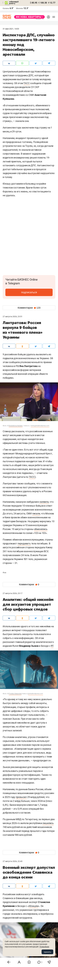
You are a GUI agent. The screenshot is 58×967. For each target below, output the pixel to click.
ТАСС (26, 83)
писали (36, 513)
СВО (4, 573)
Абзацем (33, 906)
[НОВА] (29, 17)
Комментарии (29, 307)
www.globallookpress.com (40, 426)
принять (47, 952)
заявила (44, 501)
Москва (19, 8)
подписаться (29, 292)
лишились (48, 823)
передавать (24, 543)
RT (52, 645)
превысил (21, 797)
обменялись (40, 529)
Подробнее (44, 947)
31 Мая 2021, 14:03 (11, 29)
